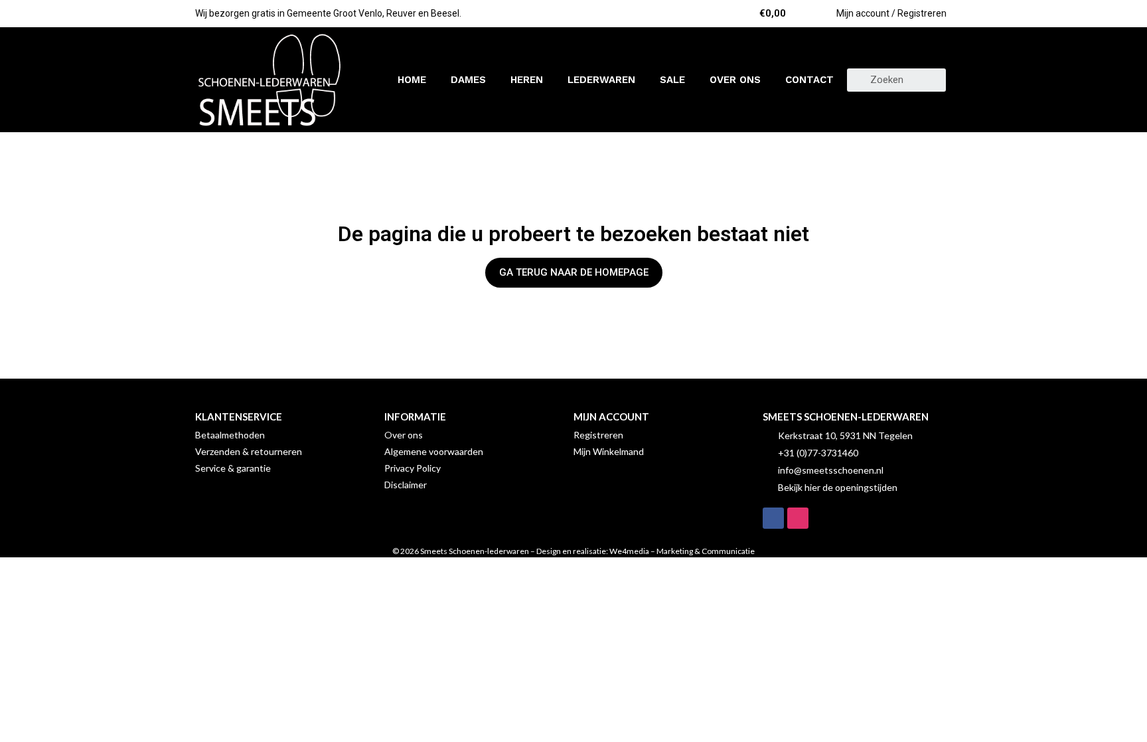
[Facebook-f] (773, 518)
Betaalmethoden (230, 434)
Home (412, 80)
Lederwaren (601, 80)
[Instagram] (797, 518)
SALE (672, 80)
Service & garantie (233, 468)
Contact (809, 80)
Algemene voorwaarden (433, 451)
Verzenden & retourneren (248, 451)
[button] (573, 273)
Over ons (735, 80)
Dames (468, 80)
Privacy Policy (412, 468)
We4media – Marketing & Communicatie (682, 551)
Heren (526, 80)
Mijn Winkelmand (609, 451)
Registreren (598, 434)
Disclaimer (405, 484)
